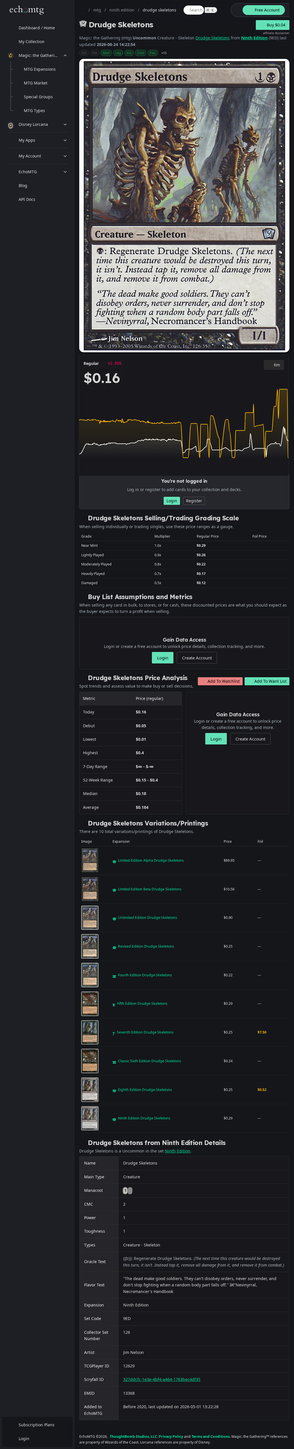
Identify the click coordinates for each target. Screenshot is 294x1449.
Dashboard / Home (37, 27)
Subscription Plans (37, 1424)
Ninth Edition (254, 38)
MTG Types (34, 110)
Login (24, 1438)
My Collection (32, 41)
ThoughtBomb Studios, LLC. (134, 1436)
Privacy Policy (171, 1436)
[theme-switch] (236, 10)
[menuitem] (37, 28)
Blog (23, 185)
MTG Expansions (40, 69)
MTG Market (35, 83)
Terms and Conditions (211, 1436)
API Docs (27, 199)
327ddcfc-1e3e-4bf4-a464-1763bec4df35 (161, 1379)
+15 (164, 53)
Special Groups (38, 96)
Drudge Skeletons (213, 38)
